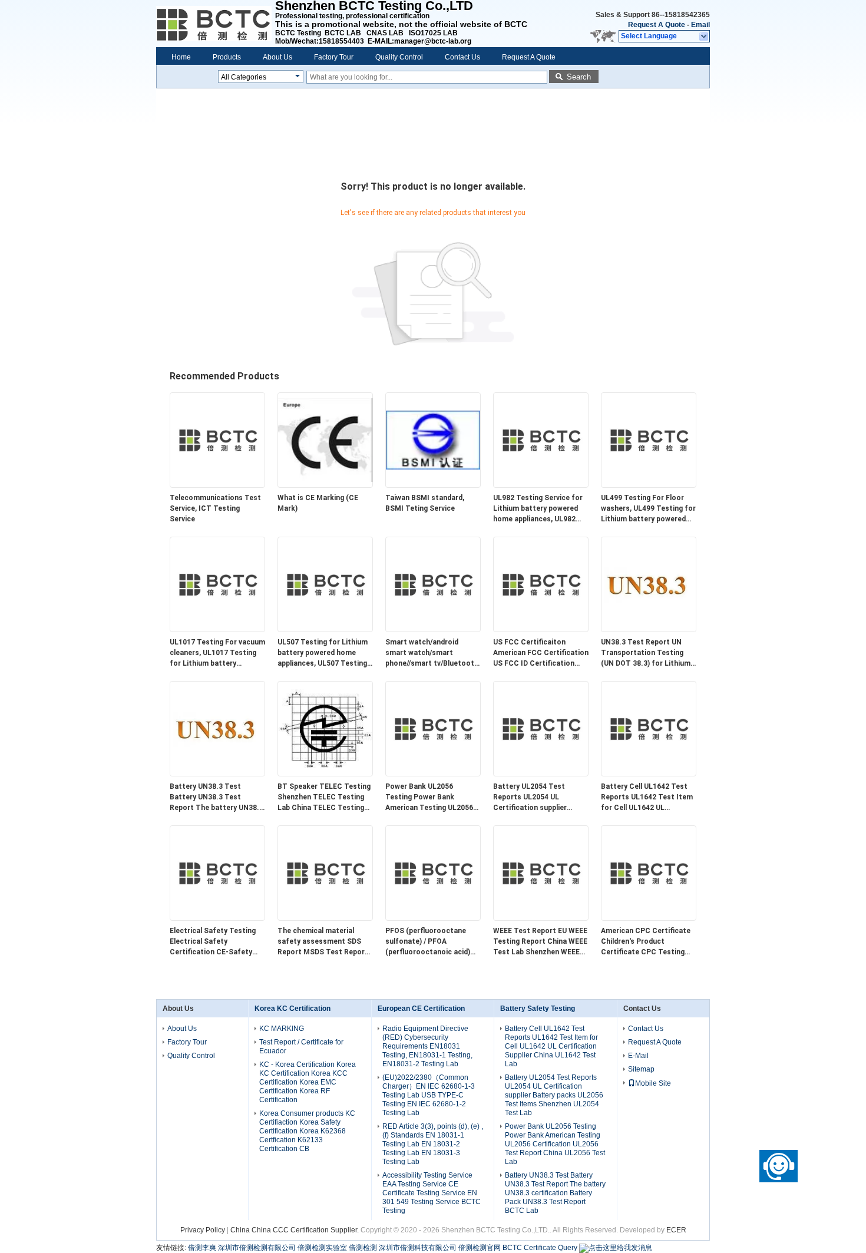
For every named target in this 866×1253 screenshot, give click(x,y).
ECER (676, 1230)
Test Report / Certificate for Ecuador (301, 1046)
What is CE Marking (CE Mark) (317, 503)
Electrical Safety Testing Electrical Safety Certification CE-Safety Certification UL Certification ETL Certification (213, 942)
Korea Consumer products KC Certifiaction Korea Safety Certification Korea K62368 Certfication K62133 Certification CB (307, 1131)
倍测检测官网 (479, 1248)
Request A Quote (656, 25)
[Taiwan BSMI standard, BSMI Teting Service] (433, 485)
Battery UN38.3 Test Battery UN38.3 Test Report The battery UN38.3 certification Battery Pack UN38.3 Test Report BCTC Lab (216, 797)
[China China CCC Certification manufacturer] (215, 23)
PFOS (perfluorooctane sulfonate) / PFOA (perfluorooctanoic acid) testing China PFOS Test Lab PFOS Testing (428, 942)
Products (227, 57)
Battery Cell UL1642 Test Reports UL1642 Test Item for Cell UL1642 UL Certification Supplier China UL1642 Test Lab (648, 797)
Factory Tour (333, 57)
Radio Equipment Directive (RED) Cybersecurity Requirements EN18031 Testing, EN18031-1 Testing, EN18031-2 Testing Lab (427, 1046)
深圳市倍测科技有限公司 (418, 1248)
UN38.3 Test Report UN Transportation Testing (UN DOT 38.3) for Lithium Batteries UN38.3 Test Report (645, 653)
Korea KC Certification (292, 1008)
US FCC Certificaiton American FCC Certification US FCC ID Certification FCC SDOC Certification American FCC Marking (541, 653)
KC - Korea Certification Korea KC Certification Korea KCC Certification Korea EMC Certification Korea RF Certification (307, 1082)
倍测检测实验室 (322, 1248)
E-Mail (638, 1056)
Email (700, 25)
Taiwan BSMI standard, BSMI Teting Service (424, 503)
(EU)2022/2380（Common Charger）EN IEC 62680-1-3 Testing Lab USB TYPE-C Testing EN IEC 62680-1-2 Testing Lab (428, 1095)
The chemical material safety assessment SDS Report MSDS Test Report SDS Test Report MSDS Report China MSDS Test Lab (322, 942)
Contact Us (462, 57)
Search (579, 76)
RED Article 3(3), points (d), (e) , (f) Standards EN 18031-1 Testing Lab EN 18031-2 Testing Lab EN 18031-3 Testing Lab (432, 1144)
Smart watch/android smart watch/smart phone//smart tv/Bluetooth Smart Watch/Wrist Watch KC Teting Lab (431, 653)
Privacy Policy (202, 1230)
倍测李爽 (202, 1248)
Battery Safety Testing (537, 1008)
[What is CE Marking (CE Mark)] (325, 485)
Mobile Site (653, 1083)
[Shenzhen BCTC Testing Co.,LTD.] (704, 36)
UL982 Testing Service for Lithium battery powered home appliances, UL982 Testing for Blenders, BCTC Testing (541, 509)
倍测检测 (363, 1248)
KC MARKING (281, 1028)
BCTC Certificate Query (540, 1248)
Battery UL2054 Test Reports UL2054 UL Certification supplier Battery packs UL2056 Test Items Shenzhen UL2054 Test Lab (540, 797)
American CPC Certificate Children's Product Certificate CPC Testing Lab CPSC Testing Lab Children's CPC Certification (645, 942)
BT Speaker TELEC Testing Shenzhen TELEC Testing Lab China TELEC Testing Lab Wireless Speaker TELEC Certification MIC (324, 797)
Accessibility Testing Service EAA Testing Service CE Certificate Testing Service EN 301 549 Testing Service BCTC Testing (431, 1193)
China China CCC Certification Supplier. (295, 1230)
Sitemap (641, 1069)
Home (181, 57)
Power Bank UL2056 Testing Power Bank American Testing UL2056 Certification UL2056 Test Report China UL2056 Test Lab (430, 797)
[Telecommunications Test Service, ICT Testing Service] (217, 485)
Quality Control (399, 57)
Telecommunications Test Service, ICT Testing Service (215, 508)
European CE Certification (421, 1008)
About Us (277, 57)
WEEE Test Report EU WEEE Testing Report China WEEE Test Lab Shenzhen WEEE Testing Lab (540, 942)
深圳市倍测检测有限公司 (257, 1248)
